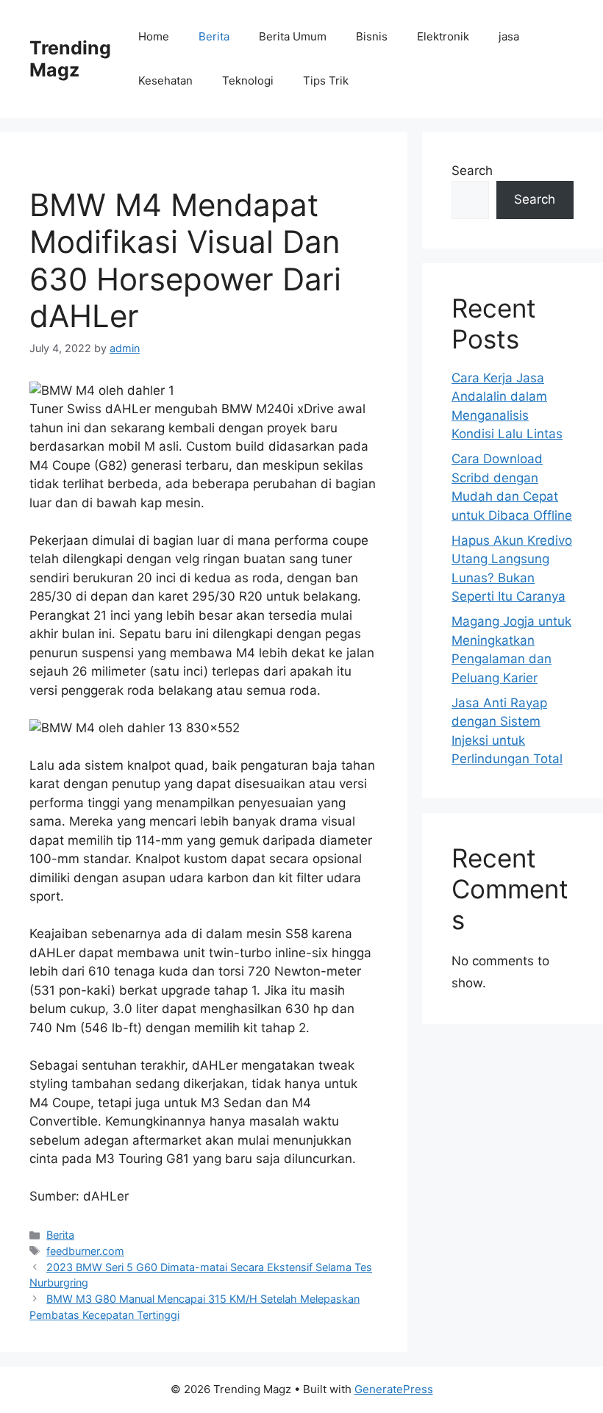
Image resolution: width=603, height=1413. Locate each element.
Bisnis (372, 36)
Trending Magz (70, 59)
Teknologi (248, 80)
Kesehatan (165, 80)
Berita (214, 36)
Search (472, 170)
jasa (509, 36)
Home (153, 36)
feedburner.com (85, 1251)
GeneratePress (393, 1389)
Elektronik (443, 36)
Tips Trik (326, 80)
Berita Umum (293, 36)
